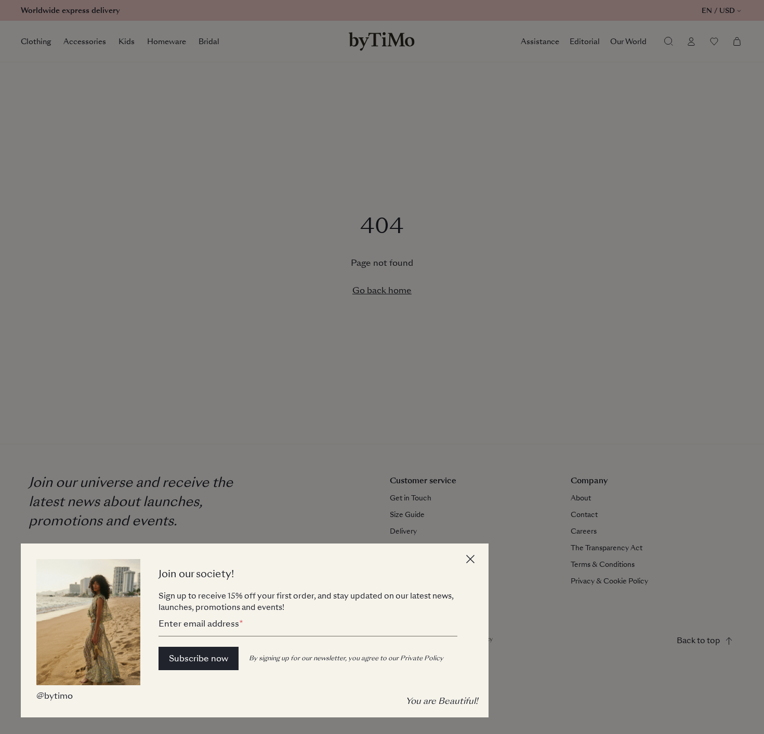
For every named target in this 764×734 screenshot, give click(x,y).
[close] (472, 560)
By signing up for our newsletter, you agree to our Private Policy (346, 658)
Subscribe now (198, 658)
